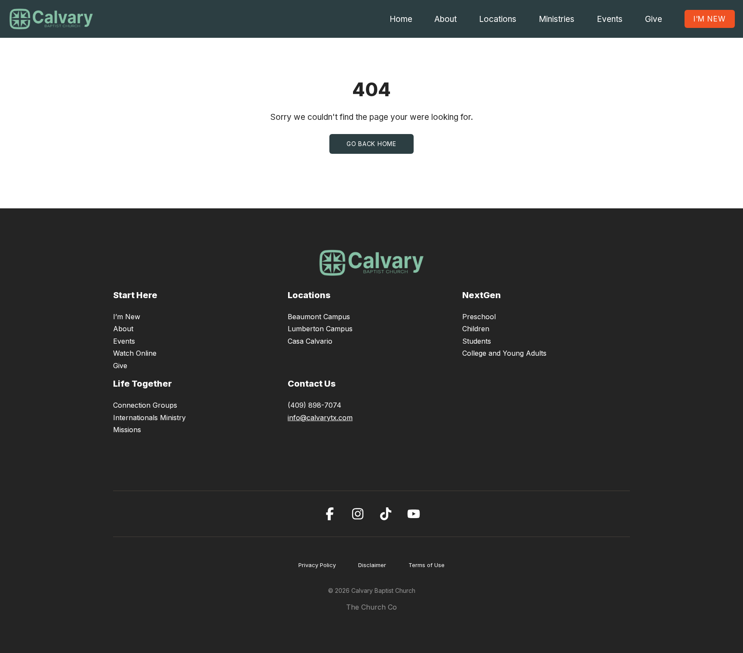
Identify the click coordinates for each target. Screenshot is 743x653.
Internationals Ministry (149, 417)
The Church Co (371, 607)
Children (475, 328)
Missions (127, 429)
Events (124, 341)
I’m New (126, 316)
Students (476, 341)
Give (120, 365)
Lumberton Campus (320, 328)
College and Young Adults (504, 353)
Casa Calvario (310, 341)
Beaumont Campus (319, 316)
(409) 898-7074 (314, 405)
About (123, 328)
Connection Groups (145, 405)
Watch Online (135, 353)
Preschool (479, 316)
